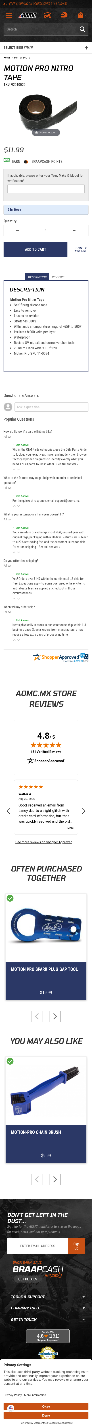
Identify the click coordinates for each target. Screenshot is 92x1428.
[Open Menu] (9, 17)
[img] (46, 745)
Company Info (25, 1308)
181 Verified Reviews (46, 752)
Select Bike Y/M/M (18, 48)
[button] (14, 469)
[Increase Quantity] (74, 230)
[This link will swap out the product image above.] (46, 112)
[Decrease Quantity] (18, 230)
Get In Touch (23, 1319)
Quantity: (10, 221)
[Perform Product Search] (82, 29)
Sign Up (76, 1246)
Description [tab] (37, 276)
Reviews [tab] (58, 276)
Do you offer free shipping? (21, 561)
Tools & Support (27, 1296)
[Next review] (83, 811)
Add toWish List (81, 249)
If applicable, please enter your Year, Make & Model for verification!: (45, 178)
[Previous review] (8, 811)
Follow (7, 436)
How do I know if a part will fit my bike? (28, 432)
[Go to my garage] (48, 15)
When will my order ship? (19, 607)
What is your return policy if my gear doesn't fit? (34, 514)
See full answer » (67, 464)
